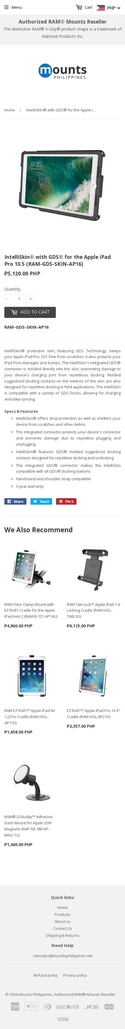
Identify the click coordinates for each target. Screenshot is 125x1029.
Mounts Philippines (35, 994)
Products (62, 914)
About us (62, 921)
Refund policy (46, 975)
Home (9, 110)
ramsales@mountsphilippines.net (62, 955)
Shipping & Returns (62, 935)
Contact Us (62, 928)
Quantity (12, 289)
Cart (88, 7)
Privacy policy (75, 975)
